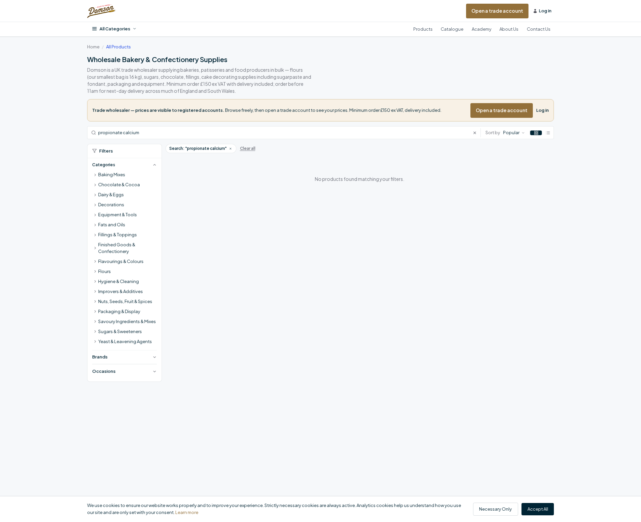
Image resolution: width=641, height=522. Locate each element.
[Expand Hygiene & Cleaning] (95, 282)
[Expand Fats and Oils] (95, 225)
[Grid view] (536, 132)
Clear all (247, 148)
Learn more (186, 512)
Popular (511, 132)
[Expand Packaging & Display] (95, 312)
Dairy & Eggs (111, 194)
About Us (508, 29)
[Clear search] (476, 132)
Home (93, 46)
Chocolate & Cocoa (119, 184)
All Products (118, 46)
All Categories (114, 28)
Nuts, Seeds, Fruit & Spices (125, 301)
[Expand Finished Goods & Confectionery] (95, 248)
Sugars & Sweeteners (120, 331)
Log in (542, 110)
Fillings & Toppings (117, 234)
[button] (230, 149)
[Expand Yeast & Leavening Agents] (95, 342)
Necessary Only (495, 509)
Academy (481, 29)
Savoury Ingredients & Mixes (127, 321)
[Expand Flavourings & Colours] (95, 262)
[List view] (548, 132)
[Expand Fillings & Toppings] (95, 235)
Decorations (111, 204)
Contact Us (539, 29)
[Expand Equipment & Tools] (95, 215)
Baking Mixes (111, 174)
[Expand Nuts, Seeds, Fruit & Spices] (95, 302)
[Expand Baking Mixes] (95, 175)
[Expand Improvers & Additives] (95, 292)
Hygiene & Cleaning (118, 281)
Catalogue (452, 29)
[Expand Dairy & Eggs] (95, 195)
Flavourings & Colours (121, 261)
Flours (104, 271)
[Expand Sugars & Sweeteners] (95, 332)
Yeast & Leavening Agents (125, 341)
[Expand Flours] (95, 272)
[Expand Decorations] (95, 205)
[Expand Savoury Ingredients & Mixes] (95, 322)
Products (423, 29)
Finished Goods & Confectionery (116, 248)
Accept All (537, 509)
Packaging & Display (119, 311)
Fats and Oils (111, 224)
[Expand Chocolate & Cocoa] (95, 185)
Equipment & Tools (117, 214)
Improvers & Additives (120, 291)
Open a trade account (497, 11)
